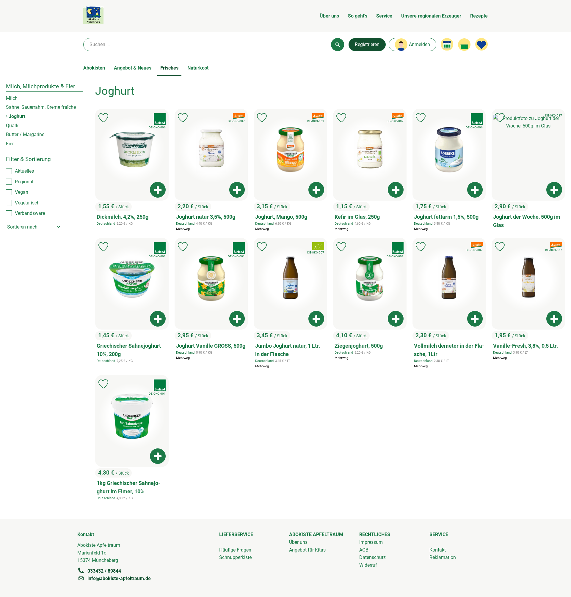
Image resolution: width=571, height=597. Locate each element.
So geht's (357, 16)
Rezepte (479, 16)
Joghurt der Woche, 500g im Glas (526, 221)
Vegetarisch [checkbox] (27, 202)
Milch (12, 98)
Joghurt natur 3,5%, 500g (205, 217)
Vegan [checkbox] (21, 192)
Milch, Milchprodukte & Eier (40, 86)
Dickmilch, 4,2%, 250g (122, 217)
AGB (363, 550)
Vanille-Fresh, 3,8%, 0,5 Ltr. (525, 346)
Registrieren (367, 44)
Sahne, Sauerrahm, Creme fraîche (41, 107)
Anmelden (419, 44)
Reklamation (442, 557)
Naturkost (197, 68)
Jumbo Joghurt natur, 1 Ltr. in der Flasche (287, 350)
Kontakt (437, 550)
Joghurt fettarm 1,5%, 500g (446, 217)
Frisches (169, 68)
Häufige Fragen (235, 550)
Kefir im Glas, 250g (357, 217)
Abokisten (94, 68)
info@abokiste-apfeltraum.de (119, 578)
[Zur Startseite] (93, 16)
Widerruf (368, 565)
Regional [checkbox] (24, 181)
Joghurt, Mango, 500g (281, 217)
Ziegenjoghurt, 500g (359, 346)
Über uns (329, 16)
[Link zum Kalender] (447, 44)
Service (384, 16)
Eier (10, 143)
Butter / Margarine (25, 134)
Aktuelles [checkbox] (24, 171)
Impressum (371, 542)
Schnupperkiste (235, 557)
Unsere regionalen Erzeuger (431, 16)
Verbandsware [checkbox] (30, 213)
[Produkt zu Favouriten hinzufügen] (103, 117)
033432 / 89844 (104, 571)
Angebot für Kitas (307, 550)
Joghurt (16, 116)
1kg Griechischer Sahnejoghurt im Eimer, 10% (128, 487)
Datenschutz (372, 557)
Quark (12, 125)
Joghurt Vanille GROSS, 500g (210, 346)
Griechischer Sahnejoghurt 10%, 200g (129, 350)
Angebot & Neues (132, 68)
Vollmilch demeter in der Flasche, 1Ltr (449, 350)
